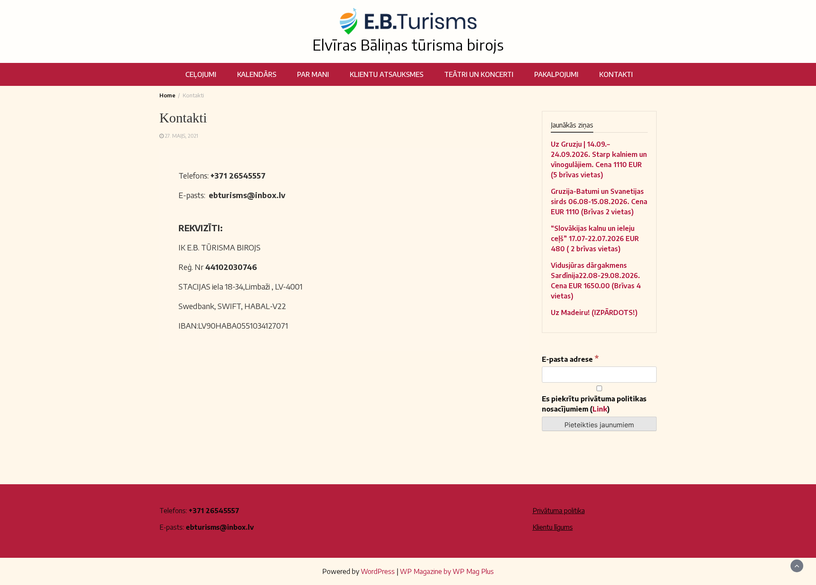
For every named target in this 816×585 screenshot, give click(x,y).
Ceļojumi (200, 74)
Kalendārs (256, 74)
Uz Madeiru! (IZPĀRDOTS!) (594, 312)
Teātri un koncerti (478, 74)
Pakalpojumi (556, 74)
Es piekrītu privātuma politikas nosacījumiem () (594, 404)
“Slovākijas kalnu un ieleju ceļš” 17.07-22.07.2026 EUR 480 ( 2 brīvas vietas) (595, 238)
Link (599, 409)
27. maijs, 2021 (181, 136)
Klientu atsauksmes (386, 74)
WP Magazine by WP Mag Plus (447, 571)
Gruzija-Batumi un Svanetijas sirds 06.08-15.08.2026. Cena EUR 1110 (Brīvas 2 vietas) (599, 201)
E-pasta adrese (570, 358)
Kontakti (616, 74)
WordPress (378, 571)
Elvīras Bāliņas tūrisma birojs (408, 44)
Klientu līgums (553, 527)
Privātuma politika (559, 510)
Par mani (313, 74)
